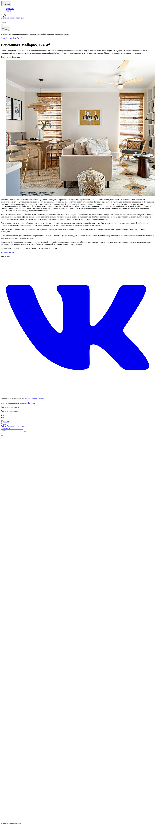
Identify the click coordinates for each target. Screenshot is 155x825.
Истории (31, 403)
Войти (3, 18)
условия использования (34, 399)
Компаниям (22, 403)
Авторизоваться (7, 252)
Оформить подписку (15, 18)
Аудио (8, 11)
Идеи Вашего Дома (9, 38)
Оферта (4, 403)
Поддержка (12, 403)
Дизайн (20, 38)
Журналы (10, 9)
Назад (7, 4)
